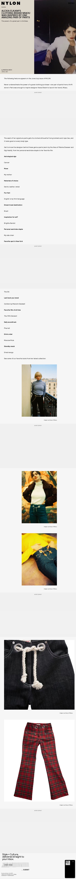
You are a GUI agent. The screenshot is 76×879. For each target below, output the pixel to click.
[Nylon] (10, 3)
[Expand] (66, 862)
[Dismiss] (73, 862)
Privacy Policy (11, 875)
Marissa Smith (7, 70)
